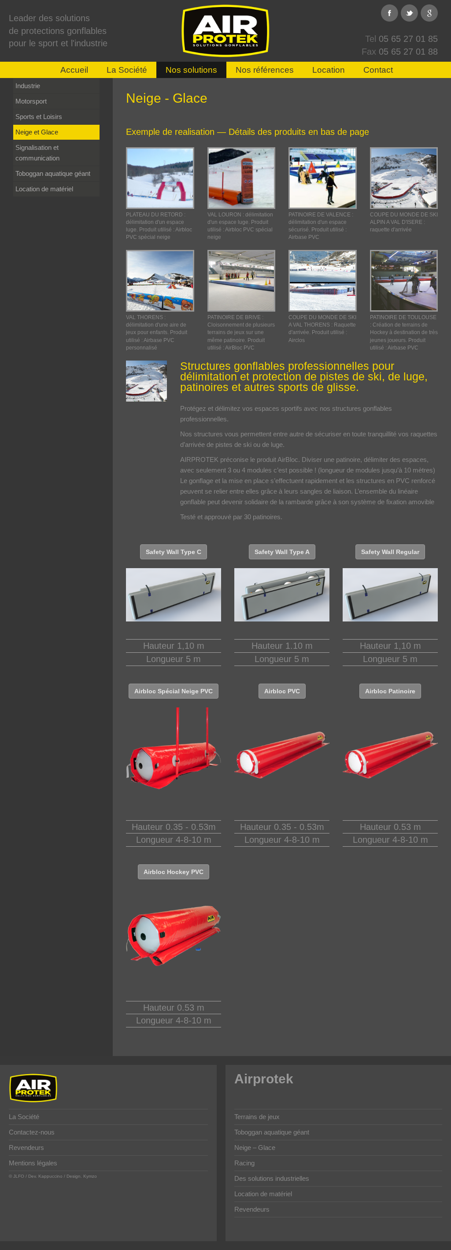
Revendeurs (26, 1147)
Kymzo (90, 1176)
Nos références (265, 69)
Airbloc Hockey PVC (173, 871)
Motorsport (31, 101)
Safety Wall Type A (282, 551)
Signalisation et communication (37, 153)
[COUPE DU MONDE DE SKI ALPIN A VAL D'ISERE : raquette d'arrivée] (404, 178)
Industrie (27, 85)
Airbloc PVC (282, 691)
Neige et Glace (36, 132)
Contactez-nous (32, 1132)
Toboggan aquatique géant (52, 173)
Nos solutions (191, 69)
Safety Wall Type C (173, 551)
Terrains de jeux (257, 1116)
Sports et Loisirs (38, 116)
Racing (244, 1163)
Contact (378, 69)
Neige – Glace (254, 1147)
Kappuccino (50, 1176)
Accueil (74, 69)
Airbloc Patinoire (390, 691)
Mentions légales (33, 1163)
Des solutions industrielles (271, 1178)
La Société (127, 69)
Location (328, 69)
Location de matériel (44, 189)
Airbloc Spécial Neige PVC (173, 691)
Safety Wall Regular (390, 551)
